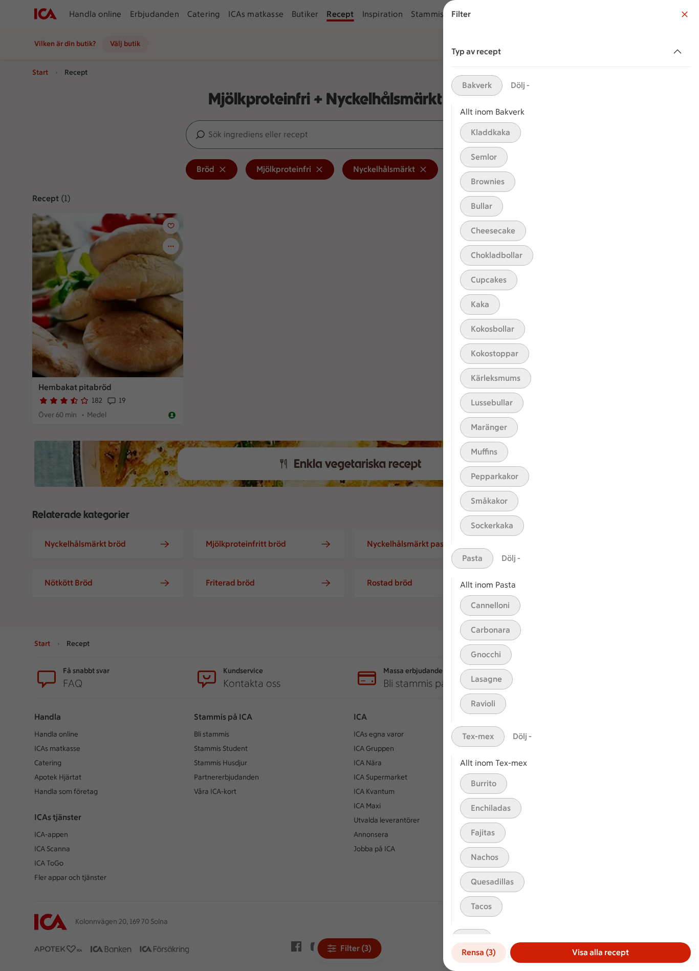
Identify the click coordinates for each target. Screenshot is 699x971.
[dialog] (571, 485)
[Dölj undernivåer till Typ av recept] (679, 51)
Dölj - (520, 85)
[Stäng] (684, 14)
